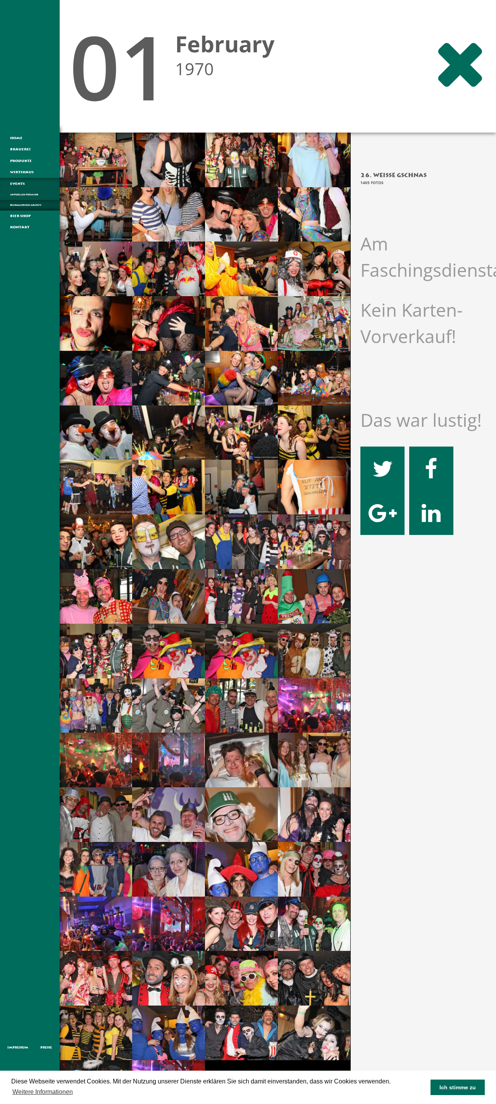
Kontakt (19, 227)
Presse (46, 1047)
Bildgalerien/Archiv (25, 205)
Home (16, 138)
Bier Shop (20, 216)
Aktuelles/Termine (24, 194)
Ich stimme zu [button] (457, 1087)
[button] (77, 1092)
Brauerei (20, 149)
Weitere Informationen (42, 1091)
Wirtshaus (22, 172)
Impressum (17, 1047)
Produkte (21, 161)
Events (17, 183)
